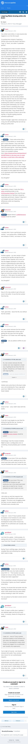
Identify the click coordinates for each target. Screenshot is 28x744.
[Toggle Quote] (3, 359)
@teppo (6, 139)
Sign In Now (14, 712)
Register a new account (14, 700)
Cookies (17, 740)
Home (2, 8)
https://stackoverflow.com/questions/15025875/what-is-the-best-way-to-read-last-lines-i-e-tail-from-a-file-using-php (13, 155)
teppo (4, 22)
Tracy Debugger (17, 24)
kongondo (18, 476)
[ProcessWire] (8, 3)
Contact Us (11, 740)
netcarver (18, 428)
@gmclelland (5, 569)
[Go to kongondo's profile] (2, 454)
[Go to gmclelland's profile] (2, 533)
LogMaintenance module (10, 434)
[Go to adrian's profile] (2, 135)
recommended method (7, 193)
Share (7, 720)
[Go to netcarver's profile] (2, 210)
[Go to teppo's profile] (2, 30)
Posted (10, 30)
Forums (8, 8)
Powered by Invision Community (14, 741)
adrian (17, 359)
